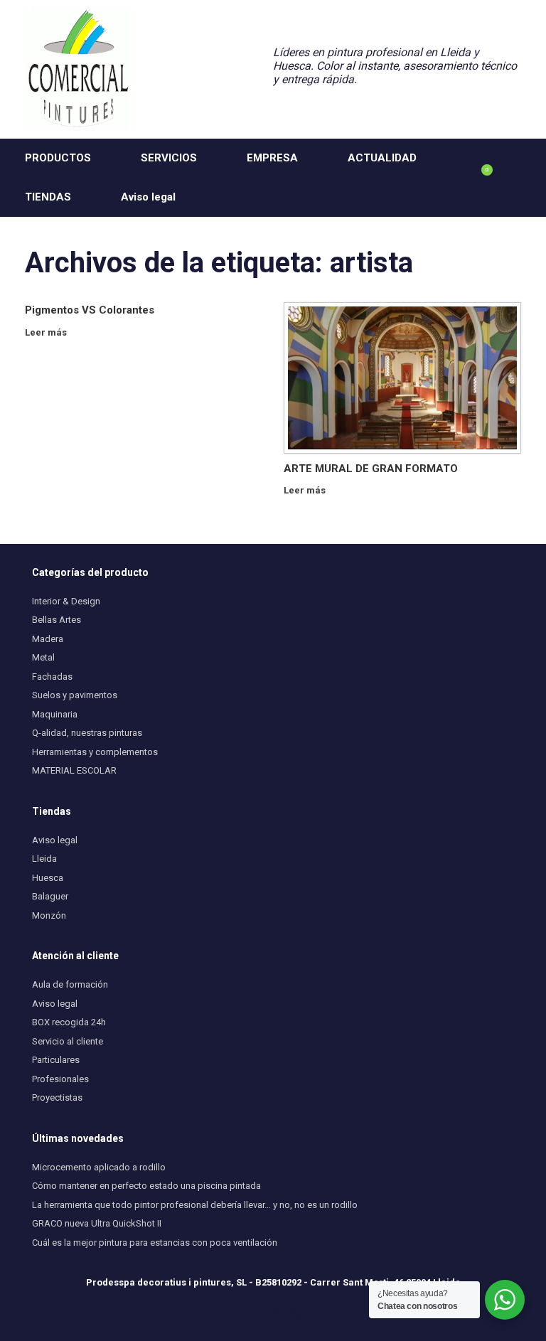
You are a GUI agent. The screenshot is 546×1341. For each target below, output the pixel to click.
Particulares (56, 1059)
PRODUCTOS (58, 157)
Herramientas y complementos (95, 752)
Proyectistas (57, 1097)
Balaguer (50, 896)
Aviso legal (148, 197)
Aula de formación (70, 984)
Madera (47, 639)
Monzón (49, 915)
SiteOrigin (290, 1313)
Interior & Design (66, 601)
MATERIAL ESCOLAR (74, 770)
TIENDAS (48, 197)
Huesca (47, 877)
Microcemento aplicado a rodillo (99, 1167)
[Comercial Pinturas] (78, 69)
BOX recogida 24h (69, 1022)
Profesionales (60, 1079)
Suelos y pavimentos (74, 695)
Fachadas (52, 676)
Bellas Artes (56, 619)
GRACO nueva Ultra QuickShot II (96, 1223)
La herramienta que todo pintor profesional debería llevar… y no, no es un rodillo (195, 1205)
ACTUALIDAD (382, 157)
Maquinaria (54, 714)
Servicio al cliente (67, 1041)
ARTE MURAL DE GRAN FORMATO (371, 468)
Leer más (47, 332)
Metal (43, 657)
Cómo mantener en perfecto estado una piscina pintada (146, 1185)
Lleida (44, 858)
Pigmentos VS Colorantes (89, 310)
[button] (525, 178)
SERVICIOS (169, 157)
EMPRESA (272, 157)
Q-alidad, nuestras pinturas (87, 732)
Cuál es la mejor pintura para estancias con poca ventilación (154, 1242)
